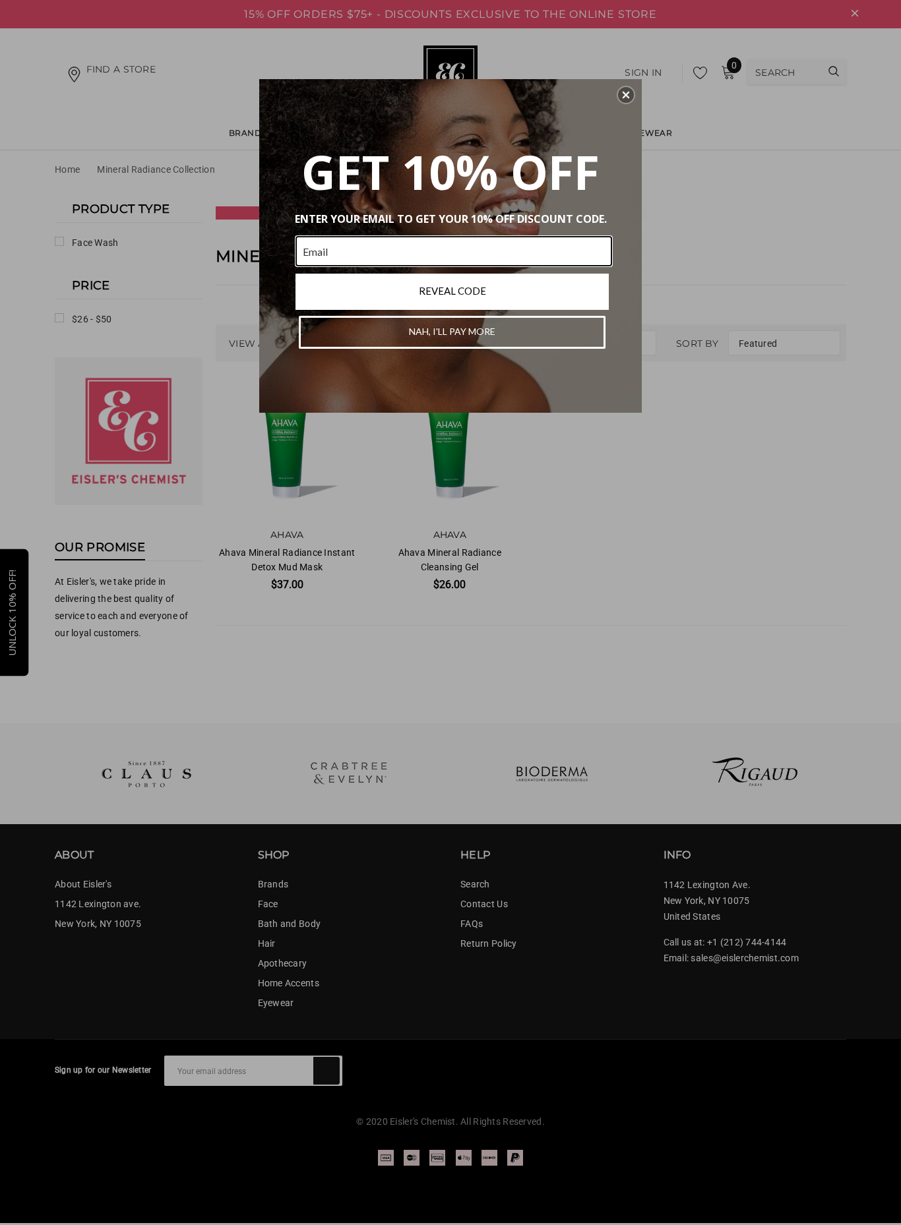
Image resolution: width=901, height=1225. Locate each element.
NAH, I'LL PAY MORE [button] (452, 331)
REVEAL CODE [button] (452, 291)
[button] (626, 95)
